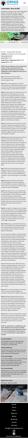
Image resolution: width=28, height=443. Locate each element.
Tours (14, 407)
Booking (14, 419)
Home (14, 404)
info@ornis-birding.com (14, 428)
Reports (14, 413)
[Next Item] (25, 36)
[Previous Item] (2, 36)
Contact (14, 425)
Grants (14, 422)
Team (14, 410)
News (14, 416)
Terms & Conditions (13, 436)
